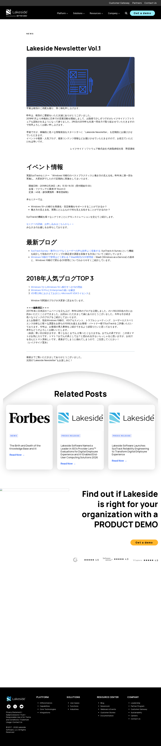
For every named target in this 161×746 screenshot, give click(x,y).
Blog (102, 703)
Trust (22, 715)
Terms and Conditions (18, 718)
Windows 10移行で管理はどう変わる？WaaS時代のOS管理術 (62, 257)
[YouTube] (21, 706)
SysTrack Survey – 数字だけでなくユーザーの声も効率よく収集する (65, 250)
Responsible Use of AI (15, 717)
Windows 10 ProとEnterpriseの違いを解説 (53, 290)
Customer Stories (107, 712)
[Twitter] (15, 706)
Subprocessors (12, 715)
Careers (134, 715)
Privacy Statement (13, 712)
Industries (74, 709)
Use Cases (74, 703)
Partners (137, 2)
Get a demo (142, 13)
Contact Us (150, 2)
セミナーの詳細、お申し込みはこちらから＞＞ (50, 223)
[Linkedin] (9, 706)
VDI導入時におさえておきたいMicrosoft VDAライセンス (59, 293)
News (30, 33)
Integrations (45, 712)
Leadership (135, 703)
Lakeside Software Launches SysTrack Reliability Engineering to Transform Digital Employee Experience (130, 450)
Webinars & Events (108, 709)
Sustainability (136, 712)
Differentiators (46, 703)
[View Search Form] (126, 13)
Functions (74, 706)
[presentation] (29, 418)
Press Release (71, 436)
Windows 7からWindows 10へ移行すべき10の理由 (56, 286)
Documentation (107, 715)
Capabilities (45, 706)
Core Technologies (48, 709)
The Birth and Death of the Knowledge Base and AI (25, 447)
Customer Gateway (119, 2)
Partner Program (137, 706)
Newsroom (105, 706)
